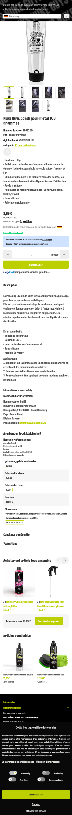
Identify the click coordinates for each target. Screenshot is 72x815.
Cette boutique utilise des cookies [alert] (36, 727)
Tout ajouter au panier (49, 621)
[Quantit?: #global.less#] (7, 254)
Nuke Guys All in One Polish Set (50, 674)
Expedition (26, 221)
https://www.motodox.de (33, 423)
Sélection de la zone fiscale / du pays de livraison (30, 227)
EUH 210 (9, 465)
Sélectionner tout (36, 794)
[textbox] (32, 16)
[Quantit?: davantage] (64, 254)
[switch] (13, 773)
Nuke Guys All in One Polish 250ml (17, 674)
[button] (9, 92)
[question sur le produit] (7, 152)
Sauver (36, 804)
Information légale (12, 707)
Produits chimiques (25, 145)
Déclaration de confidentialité (18, 761)
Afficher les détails (36, 811)
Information (9, 702)
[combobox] (32, 16)
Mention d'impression (48, 761)
